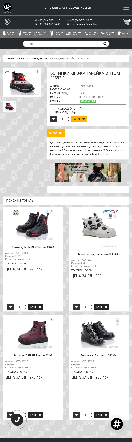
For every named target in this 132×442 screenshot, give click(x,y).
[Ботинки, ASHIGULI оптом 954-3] (33, 333)
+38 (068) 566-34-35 (49, 24)
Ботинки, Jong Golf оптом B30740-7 (99, 254)
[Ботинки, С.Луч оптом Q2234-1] (99, 333)
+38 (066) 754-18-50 (81, 20)
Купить (78, 119)
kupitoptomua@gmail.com (84, 24)
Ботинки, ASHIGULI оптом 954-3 (33, 355)
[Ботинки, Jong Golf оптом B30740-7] (99, 228)
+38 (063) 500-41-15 (49, 20)
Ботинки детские (38, 58)
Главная (10, 58)
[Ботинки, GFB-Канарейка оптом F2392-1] (9, 106)
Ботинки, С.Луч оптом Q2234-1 (99, 355)
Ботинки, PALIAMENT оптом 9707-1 (33, 247)
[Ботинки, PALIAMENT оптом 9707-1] (33, 225)
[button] (60, 173)
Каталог (21, 58)
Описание (55, 132)
